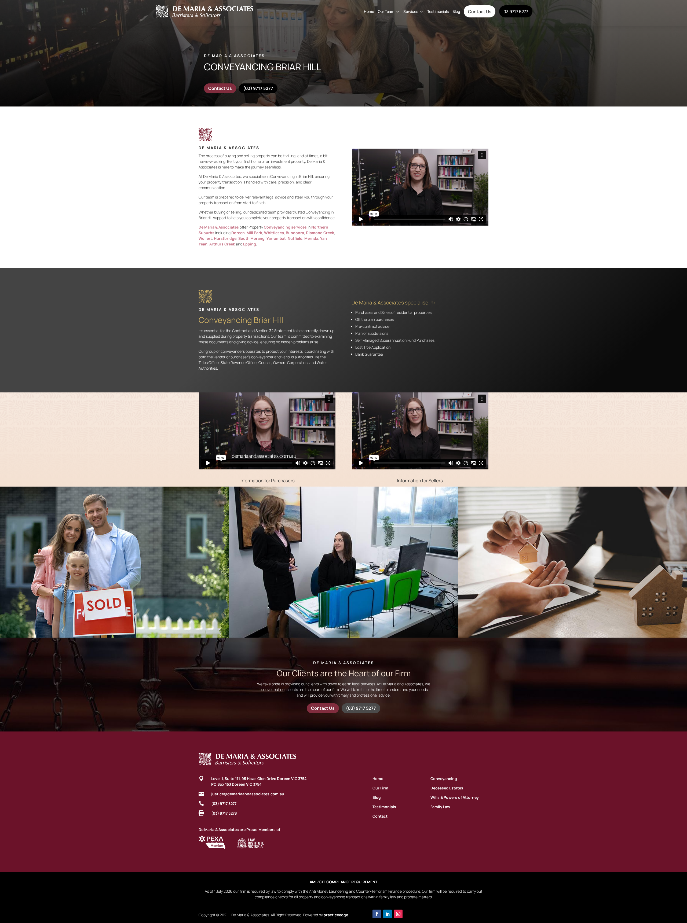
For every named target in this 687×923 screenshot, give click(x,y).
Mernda (311, 238)
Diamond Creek (320, 232)
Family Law (440, 806)
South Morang (251, 238)
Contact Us (479, 11)
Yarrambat (276, 238)
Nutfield (295, 238)
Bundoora (295, 232)
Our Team (386, 11)
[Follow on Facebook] (376, 914)
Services (410, 11)
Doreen (238, 232)
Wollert (205, 238)
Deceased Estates (446, 787)
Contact (380, 816)
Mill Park (254, 232)
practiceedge (336, 914)
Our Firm (380, 787)
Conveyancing (443, 778)
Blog (456, 11)
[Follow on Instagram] (398, 914)
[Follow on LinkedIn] (387, 914)
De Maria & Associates (219, 227)
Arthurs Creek (222, 244)
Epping (249, 244)
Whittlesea (274, 232)
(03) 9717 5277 (258, 88)
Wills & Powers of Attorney (454, 797)
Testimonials (438, 11)
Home (369, 11)
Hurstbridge (225, 238)
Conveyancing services (285, 227)
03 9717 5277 (515, 11)
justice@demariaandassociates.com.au (247, 793)
